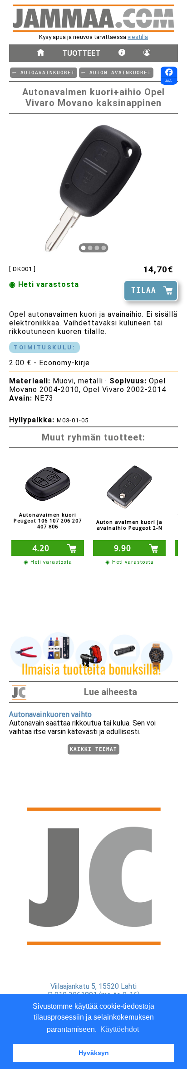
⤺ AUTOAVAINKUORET (43, 73)
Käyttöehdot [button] (119, 1029)
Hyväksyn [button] (94, 1052)
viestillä (138, 37)
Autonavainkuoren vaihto (50, 714)
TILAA (143, 290)
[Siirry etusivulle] (41, 53)
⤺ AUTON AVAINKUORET (116, 73)
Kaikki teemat (93, 749)
